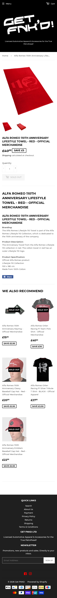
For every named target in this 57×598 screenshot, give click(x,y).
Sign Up (49, 560)
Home (5, 55)
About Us (28, 509)
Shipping (6, 155)
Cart (52, 3)
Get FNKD (20, 582)
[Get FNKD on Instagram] (30, 574)
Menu (8, 3)
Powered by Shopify (37, 582)
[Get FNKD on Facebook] (25, 574)
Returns (28, 520)
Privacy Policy (28, 516)
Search (28, 506)
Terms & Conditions (28, 527)
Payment (28, 513)
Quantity (6, 163)
